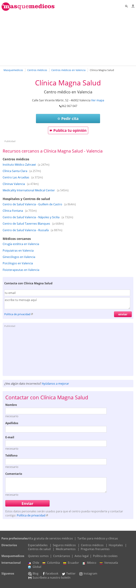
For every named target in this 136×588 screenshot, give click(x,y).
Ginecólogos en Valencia (19, 257)
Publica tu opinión (70, 130)
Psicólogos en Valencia (18, 263)
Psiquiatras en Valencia (18, 250)
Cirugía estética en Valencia (21, 244)
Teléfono (11, 455)
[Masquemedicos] (28, 9)
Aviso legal (82, 556)
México (91, 563)
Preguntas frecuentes (95, 549)
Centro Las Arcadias (16, 177)
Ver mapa (97, 100)
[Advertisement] (68, 38)
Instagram (90, 573)
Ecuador (73, 563)
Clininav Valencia (14, 184)
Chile (36, 563)
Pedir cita (70, 118)
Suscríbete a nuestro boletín (51, 577)
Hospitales (116, 545)
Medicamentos (66, 549)
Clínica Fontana (13, 211)
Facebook (52, 573)
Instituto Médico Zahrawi (19, 165)
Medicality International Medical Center (29, 190)
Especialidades (38, 545)
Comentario (13, 474)
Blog (35, 573)
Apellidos (11, 423)
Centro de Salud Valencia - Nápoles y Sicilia (31, 217)
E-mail (9, 437)
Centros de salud (39, 549)
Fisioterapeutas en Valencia (21, 270)
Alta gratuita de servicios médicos (50, 538)
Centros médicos (92, 545)
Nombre (11, 405)
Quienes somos (38, 556)
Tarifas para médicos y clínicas (97, 538)
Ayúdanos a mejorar (55, 384)
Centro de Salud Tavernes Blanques (26, 224)
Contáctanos (61, 556)
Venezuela (111, 563)
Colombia (53, 563)
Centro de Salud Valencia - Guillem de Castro (32, 204)
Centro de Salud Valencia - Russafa (26, 230)
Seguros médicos (64, 545)
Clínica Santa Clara (15, 171)
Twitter (71, 573)
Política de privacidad (17, 314)
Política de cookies (105, 556)
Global (37, 567)
